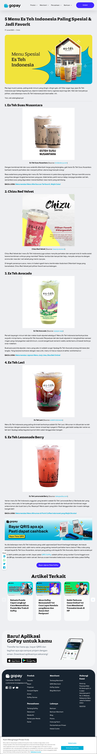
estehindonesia (56, 420)
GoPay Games (32, 697)
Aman (29, 694)
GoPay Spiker (54, 687)
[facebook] (7, 688)
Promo (52, 718)
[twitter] (14, 688)
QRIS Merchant (55, 684)
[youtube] (17, 688)
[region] (48, 745)
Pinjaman (30, 687)
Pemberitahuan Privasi (58, 725)
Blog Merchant (55, 691)
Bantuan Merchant (56, 712)
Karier (29, 722)
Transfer (30, 680)
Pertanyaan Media (33, 718)
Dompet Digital (32, 691)
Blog (51, 715)
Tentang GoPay (32, 708)
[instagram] (10, 688)
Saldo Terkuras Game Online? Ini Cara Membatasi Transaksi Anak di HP (76, 605)
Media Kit (30, 715)
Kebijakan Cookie (36, 752)
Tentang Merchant (56, 680)
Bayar (29, 684)
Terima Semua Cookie (72, 748)
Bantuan (53, 708)
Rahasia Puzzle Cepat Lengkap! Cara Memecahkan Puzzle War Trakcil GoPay (19, 605)
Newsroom (31, 712)
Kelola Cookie (54, 729)
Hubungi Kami (55, 722)
